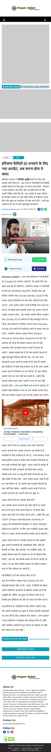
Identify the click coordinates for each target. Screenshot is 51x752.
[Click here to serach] (46, 20)
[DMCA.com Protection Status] (9, 739)
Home (6, 157)
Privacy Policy (27, 748)
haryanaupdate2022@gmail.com (14, 724)
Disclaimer (15, 750)
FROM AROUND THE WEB (15, 639)
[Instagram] (12, 731)
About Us (8, 687)
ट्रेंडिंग (18, 157)
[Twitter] (8, 731)
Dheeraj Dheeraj (10, 209)
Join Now (40, 260)
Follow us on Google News (30, 750)
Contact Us (9, 720)
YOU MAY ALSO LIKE (25, 657)
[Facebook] (4, 731)
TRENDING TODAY (25, 649)
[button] (4, 20)
